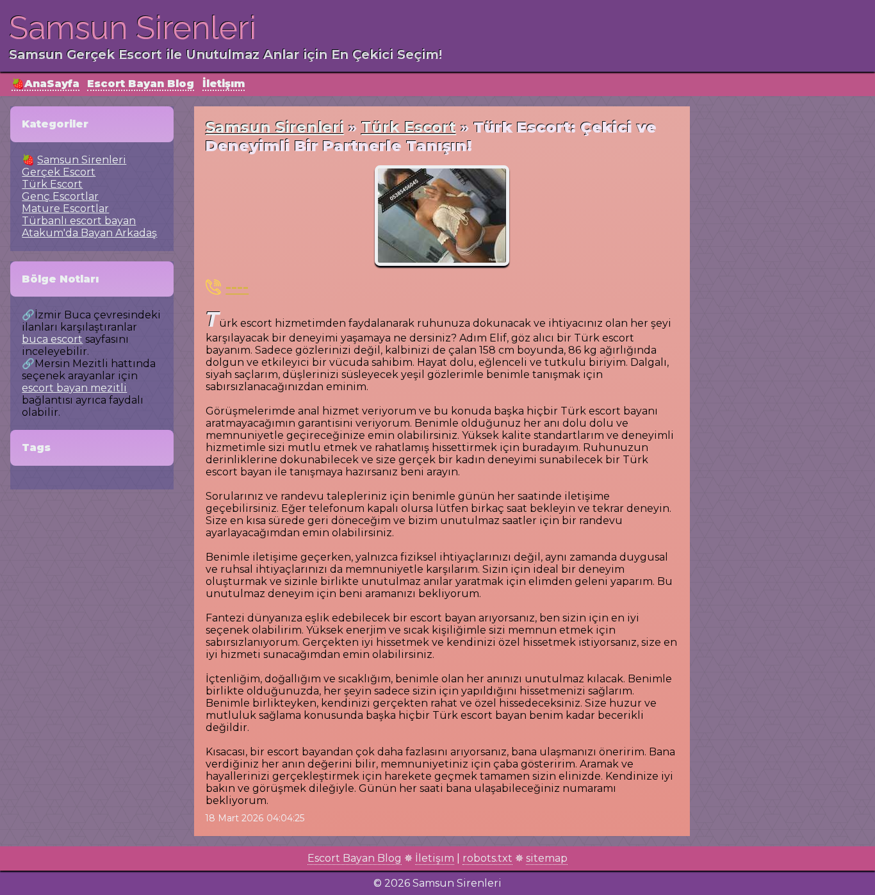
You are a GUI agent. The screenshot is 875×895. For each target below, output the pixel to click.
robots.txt (487, 858)
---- (237, 286)
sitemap (547, 858)
